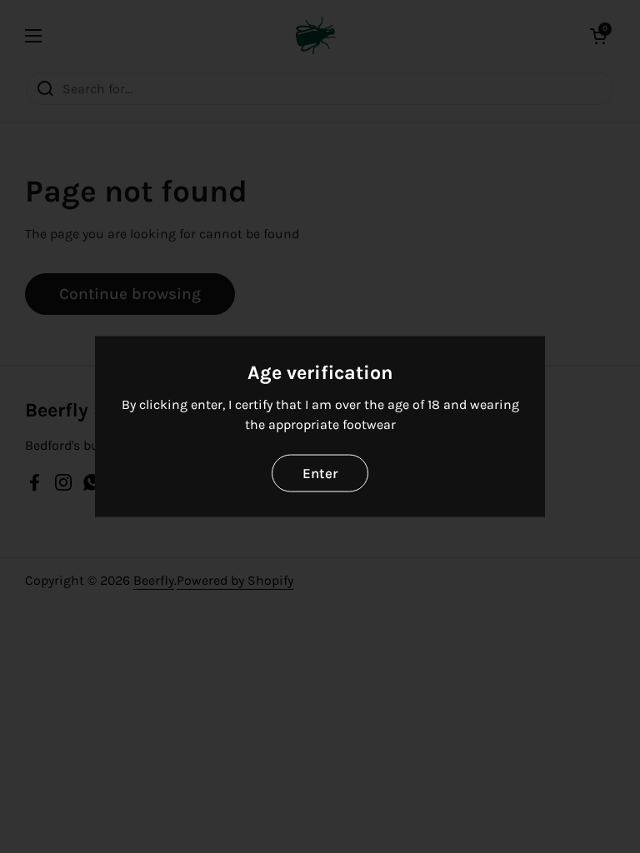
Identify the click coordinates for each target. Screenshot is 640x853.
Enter (320, 472)
